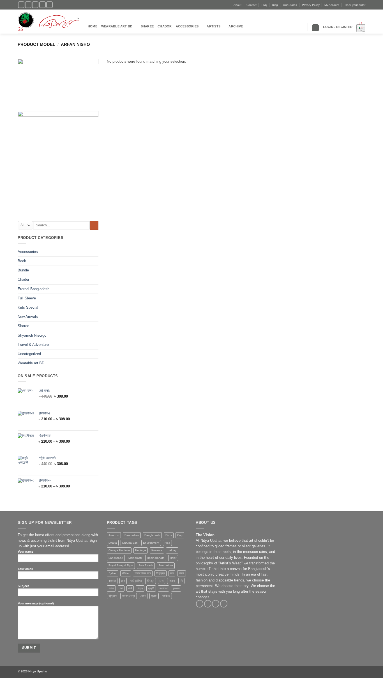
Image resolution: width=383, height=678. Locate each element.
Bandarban (131, 535)
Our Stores (290, 4)
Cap (180, 535)
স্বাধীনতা (166, 595)
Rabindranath (156, 557)
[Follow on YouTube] (49, 4)
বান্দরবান (176, 588)
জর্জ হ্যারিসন (136, 580)
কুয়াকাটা (112, 580)
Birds (168, 535)
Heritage (140, 550)
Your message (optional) (36, 603)
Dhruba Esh (130, 542)
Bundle (23, 270)
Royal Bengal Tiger (121, 565)
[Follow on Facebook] (21, 4)
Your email (25, 569)
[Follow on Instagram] (28, 4)
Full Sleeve (27, 298)
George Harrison (119, 550)
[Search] (315, 27)
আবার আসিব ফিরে (143, 573)
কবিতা (181, 573)
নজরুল (172, 580)
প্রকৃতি (151, 588)
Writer (125, 573)
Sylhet (113, 573)
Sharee (147, 26)
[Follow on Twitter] (35, 4)
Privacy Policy (311, 4)
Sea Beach (146, 565)
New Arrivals (28, 317)
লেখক (143, 595)
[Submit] (94, 225)
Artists (213, 26)
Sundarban (165, 565)
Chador (165, 26)
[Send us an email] (42, 4)
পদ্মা (121, 588)
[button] (337, 27)
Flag (167, 542)
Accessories (187, 26)
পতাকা (111, 588)
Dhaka (113, 542)
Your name (25, 551)
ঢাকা (161, 580)
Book (22, 261)
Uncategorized (29, 354)
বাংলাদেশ (163, 588)
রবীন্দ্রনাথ (113, 595)
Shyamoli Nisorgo (32, 335)
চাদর (123, 580)
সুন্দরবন (154, 595)
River (173, 557)
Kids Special (28, 307)
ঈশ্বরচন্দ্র (160, 573)
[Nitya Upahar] (48, 21)
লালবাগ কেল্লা (128, 595)
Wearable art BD (116, 26)
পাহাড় (140, 588)
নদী (181, 580)
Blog (275, 4)
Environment (151, 542)
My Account (331, 4)
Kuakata (156, 550)
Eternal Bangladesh (33, 289)
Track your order (354, 4)
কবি (172, 573)
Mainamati (135, 557)
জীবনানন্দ (150, 580)
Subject (23, 586)
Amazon (114, 535)
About (237, 4)
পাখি (130, 588)
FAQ (264, 4)
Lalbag (172, 550)
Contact (251, 4)
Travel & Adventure (33, 345)
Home (92, 26)
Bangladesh (152, 535)
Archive (236, 26)
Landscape (116, 557)
